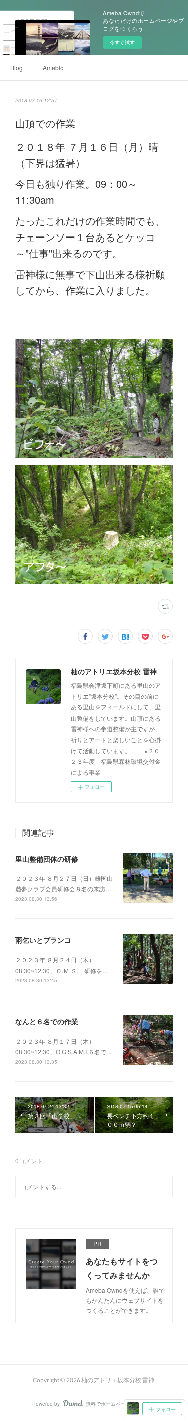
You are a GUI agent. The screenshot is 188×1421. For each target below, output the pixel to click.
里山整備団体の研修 (46, 859)
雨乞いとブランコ (43, 940)
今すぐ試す (122, 42)
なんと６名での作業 (46, 1021)
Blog (16, 67)
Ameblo (53, 67)
